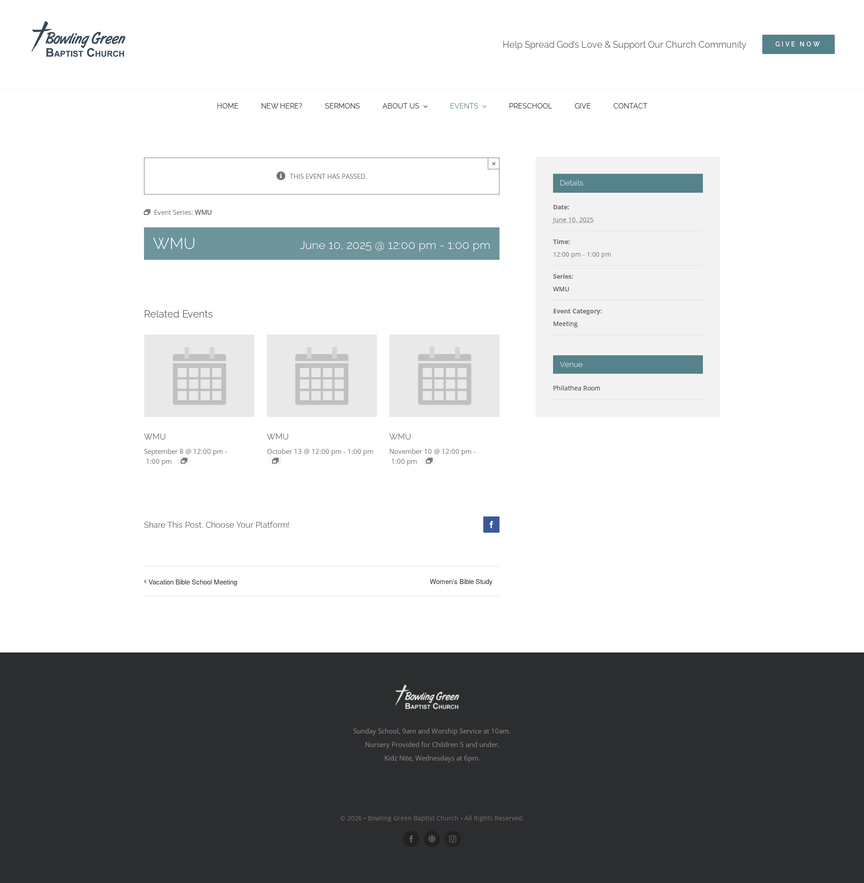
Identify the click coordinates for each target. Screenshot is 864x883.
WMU (155, 436)
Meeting (565, 323)
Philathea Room (576, 388)
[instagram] (453, 839)
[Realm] (432, 839)
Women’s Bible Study (461, 581)
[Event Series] (184, 460)
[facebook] (411, 839)
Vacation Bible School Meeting (192, 581)
